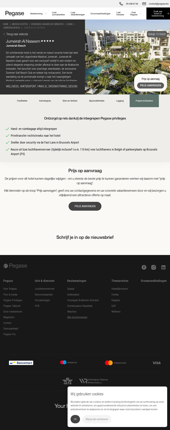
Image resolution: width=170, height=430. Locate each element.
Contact (7, 322)
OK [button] (75, 419)
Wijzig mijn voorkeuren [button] (97, 419)
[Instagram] (153, 267)
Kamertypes (45, 101)
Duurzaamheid (10, 328)
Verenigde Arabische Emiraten (47, 24)
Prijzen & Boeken (144, 101)
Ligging (120, 101)
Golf (113, 306)
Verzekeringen (42, 300)
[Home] (13, 14)
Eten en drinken (70, 101)
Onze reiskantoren (12, 311)
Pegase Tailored (11, 306)
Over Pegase (10, 288)
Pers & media (10, 294)
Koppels (115, 300)
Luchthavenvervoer (45, 288)
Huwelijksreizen (119, 288)
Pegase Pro (9, 334)
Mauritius (72, 311)
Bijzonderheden (96, 101)
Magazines (8, 317)
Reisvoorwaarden (44, 294)
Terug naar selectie (17, 34)
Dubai (70, 24)
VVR (37, 306)
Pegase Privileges (12, 300)
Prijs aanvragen (150, 85)
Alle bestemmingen (77, 317)
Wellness (116, 311)
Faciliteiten (22, 101)
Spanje (70, 288)
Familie (115, 294)
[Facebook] (144, 267)
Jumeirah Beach (11, 27)
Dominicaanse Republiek (79, 306)
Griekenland (73, 294)
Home (5, 24)
